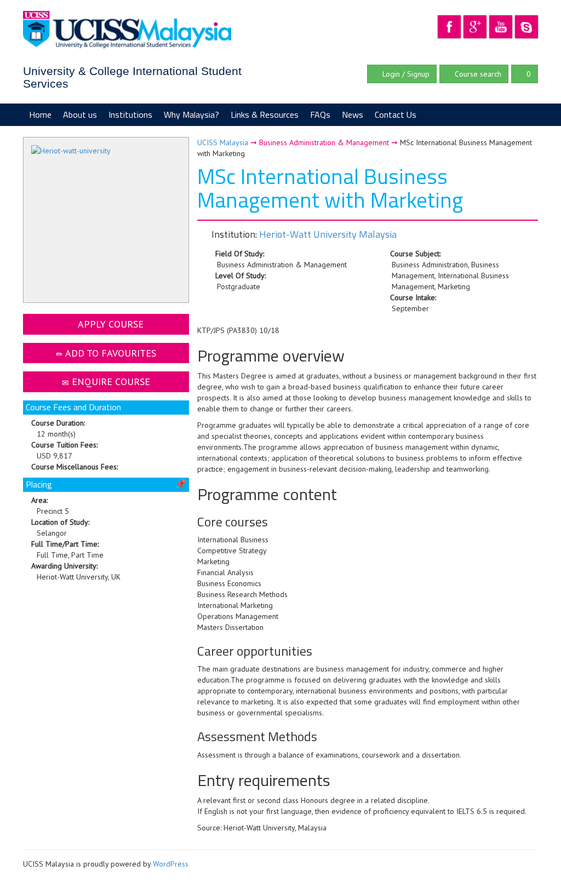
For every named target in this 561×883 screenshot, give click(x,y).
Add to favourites (109, 353)
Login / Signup (405, 74)
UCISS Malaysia (222, 142)
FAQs (320, 114)
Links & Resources (265, 114)
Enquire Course (109, 381)
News (352, 114)
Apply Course (110, 324)
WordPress (170, 864)
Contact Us (395, 114)
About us (80, 114)
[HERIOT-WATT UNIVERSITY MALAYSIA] (106, 221)
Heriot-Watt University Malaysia (328, 234)
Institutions (130, 114)
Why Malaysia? (191, 114)
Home (40, 114)
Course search (477, 74)
